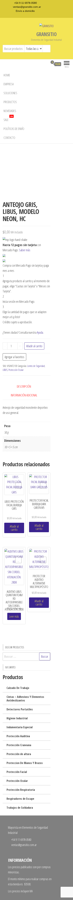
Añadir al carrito (34, 346)
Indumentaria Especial (20, 727)
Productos (10, 102)
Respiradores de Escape (20, 799)
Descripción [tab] (24, 386)
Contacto (9, 137)
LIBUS (5, 370)
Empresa (9, 84)
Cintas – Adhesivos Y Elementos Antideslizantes (25, 698)
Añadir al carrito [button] (14, 528)
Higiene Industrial (17, 718)
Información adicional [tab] (24, 395)
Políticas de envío (14, 129)
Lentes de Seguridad (36, 366)
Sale (8, 118)
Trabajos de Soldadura (20, 808)
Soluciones (10, 93)
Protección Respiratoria (21, 790)
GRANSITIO (46, 34)
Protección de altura (19, 754)
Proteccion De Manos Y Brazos (25, 763)
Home (7, 75)
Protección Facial (17, 772)
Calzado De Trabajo (18, 688)
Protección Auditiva (18, 736)
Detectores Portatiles (20, 709)
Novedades (10, 111)
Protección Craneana (19, 745)
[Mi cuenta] (45, 64)
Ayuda (40, 332)
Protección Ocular (16, 370)
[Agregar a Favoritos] (18, 485)
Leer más (14, 616)
